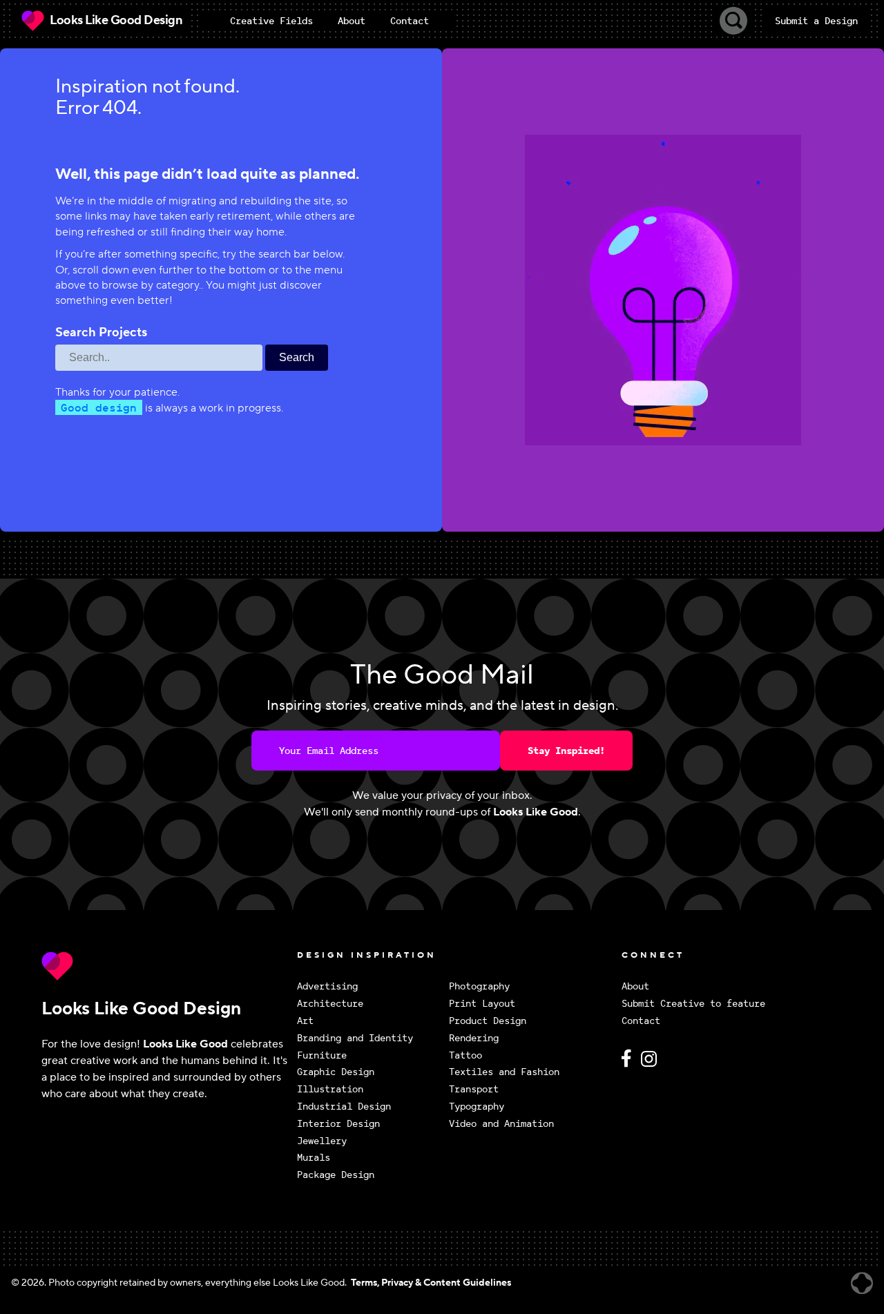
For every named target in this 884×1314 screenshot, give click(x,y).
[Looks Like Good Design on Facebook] (628, 1064)
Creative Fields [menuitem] (271, 21)
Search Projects (101, 333)
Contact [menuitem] (409, 21)
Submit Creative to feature (693, 1003)
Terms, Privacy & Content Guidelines (431, 1283)
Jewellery (322, 1141)
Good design (99, 407)
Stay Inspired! (566, 750)
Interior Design (338, 1124)
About (635, 986)
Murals (313, 1157)
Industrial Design (344, 1106)
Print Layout (482, 1003)
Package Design (335, 1175)
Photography (479, 986)
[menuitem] (271, 20)
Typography (476, 1106)
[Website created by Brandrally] (862, 1283)
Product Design (487, 1021)
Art (305, 1021)
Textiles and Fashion (504, 1072)
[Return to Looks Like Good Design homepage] (165, 965)
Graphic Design (335, 1072)
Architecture (330, 1003)
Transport (474, 1089)
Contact (641, 1021)
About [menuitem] (351, 21)
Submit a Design (816, 21)
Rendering (474, 1038)
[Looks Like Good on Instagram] (652, 1064)
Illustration (330, 1089)
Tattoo (465, 1055)
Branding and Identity (355, 1038)
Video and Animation (501, 1124)
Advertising (327, 986)
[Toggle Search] (733, 21)
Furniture (322, 1055)
